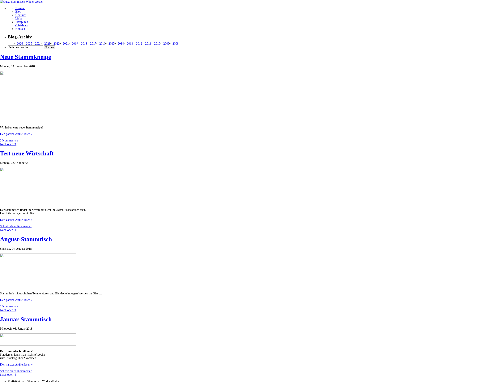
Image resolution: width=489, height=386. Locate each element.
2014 (121, 43)
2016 (102, 43)
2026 (20, 43)
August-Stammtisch (26, 239)
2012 (139, 43)
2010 (157, 43)
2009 (166, 43)
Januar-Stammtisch (26, 319)
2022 (56, 43)
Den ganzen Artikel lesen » (16, 134)
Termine (20, 8)
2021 (66, 43)
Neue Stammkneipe (25, 56)
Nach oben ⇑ (8, 144)
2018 (84, 43)
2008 (175, 43)
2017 (93, 43)
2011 (148, 43)
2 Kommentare (9, 140)
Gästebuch (21, 25)
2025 (29, 43)
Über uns (20, 15)
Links (18, 18)
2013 (130, 43)
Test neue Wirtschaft (27, 153)
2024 (38, 43)
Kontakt (20, 28)
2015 (111, 43)
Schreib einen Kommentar (16, 226)
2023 (47, 43)
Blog (18, 11)
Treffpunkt (21, 22)
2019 (75, 43)
